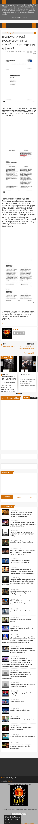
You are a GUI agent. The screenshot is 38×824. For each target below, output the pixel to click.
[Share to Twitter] (12, 365)
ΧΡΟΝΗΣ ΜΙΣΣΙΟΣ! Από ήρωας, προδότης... (22, 719)
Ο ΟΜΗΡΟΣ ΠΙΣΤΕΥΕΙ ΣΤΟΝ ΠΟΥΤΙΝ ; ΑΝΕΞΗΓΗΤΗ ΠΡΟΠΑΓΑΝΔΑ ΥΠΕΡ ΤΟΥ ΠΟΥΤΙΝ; (22, 534)
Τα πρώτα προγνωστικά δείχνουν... (20, 710)
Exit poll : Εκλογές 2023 (17, 701)
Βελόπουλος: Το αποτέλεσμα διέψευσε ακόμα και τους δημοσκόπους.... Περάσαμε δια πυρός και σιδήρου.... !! (22, 650)
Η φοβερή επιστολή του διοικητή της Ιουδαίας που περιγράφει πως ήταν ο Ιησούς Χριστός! (20, 746)
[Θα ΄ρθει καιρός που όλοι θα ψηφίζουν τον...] (5, 736)
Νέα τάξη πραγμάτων (10, 33)
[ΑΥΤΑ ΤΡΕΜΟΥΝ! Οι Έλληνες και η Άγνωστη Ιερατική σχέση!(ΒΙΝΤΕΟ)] (5, 561)
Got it (25, 18)
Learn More (16, 18)
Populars (7, 496)
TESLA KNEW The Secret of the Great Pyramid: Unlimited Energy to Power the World (22, 603)
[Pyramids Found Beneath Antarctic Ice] (5, 611)
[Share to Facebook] (9, 365)
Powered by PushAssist (27, 823)
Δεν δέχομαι (15, 813)
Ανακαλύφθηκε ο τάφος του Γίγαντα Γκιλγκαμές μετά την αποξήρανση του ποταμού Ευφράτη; (21, 593)
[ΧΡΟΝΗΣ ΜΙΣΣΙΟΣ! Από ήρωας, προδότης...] (5, 719)
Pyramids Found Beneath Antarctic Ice (21, 611)
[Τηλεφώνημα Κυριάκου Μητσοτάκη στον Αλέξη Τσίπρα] (5, 628)
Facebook (14, 333)
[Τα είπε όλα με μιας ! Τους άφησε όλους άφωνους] (5, 542)
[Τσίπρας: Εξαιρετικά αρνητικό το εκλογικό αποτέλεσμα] (5, 693)
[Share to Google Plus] (15, 365)
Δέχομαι (23, 813)
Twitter (17, 333)
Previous (2, 363)
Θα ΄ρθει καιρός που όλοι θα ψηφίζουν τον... (22, 736)
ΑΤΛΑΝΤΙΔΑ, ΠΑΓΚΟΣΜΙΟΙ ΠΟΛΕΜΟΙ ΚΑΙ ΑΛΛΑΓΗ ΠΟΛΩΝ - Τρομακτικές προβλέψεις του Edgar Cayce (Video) (22, 524)
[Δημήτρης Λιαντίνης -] (5, 728)
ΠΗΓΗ (3, 323)
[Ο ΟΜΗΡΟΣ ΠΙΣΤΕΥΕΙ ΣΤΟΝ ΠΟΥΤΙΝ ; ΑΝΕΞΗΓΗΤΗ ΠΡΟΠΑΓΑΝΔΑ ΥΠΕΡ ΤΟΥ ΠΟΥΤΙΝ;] (5, 532)
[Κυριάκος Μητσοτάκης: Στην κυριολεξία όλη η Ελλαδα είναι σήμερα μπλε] (5, 684)
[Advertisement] (19, 130)
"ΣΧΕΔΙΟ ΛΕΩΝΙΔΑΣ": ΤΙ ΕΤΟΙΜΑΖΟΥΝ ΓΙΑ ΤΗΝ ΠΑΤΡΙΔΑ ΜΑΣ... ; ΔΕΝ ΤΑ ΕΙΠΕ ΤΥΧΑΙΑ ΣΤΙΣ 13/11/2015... (22, 552)
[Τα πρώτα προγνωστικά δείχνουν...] (5, 710)
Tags (30, 497)
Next (34, 363)
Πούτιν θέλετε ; (25, 375)
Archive (19, 497)
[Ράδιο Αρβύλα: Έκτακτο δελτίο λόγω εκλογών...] (5, 620)
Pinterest (23, 333)
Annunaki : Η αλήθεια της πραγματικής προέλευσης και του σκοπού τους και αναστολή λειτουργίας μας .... (21, 514)
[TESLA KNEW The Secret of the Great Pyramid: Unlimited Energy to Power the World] (5, 601)
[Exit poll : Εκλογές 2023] (5, 702)
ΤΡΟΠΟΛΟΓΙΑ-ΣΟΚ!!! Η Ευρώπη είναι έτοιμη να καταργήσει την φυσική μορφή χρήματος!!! (18, 42)
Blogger (26, 397)
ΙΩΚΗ (6, 51)
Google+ (20, 333)
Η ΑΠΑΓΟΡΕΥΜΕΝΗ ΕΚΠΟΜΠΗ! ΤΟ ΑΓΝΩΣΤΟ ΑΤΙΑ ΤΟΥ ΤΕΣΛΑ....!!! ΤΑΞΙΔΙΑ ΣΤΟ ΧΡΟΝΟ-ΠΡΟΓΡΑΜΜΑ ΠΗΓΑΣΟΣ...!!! (22, 571)
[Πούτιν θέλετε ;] (27, 364)
